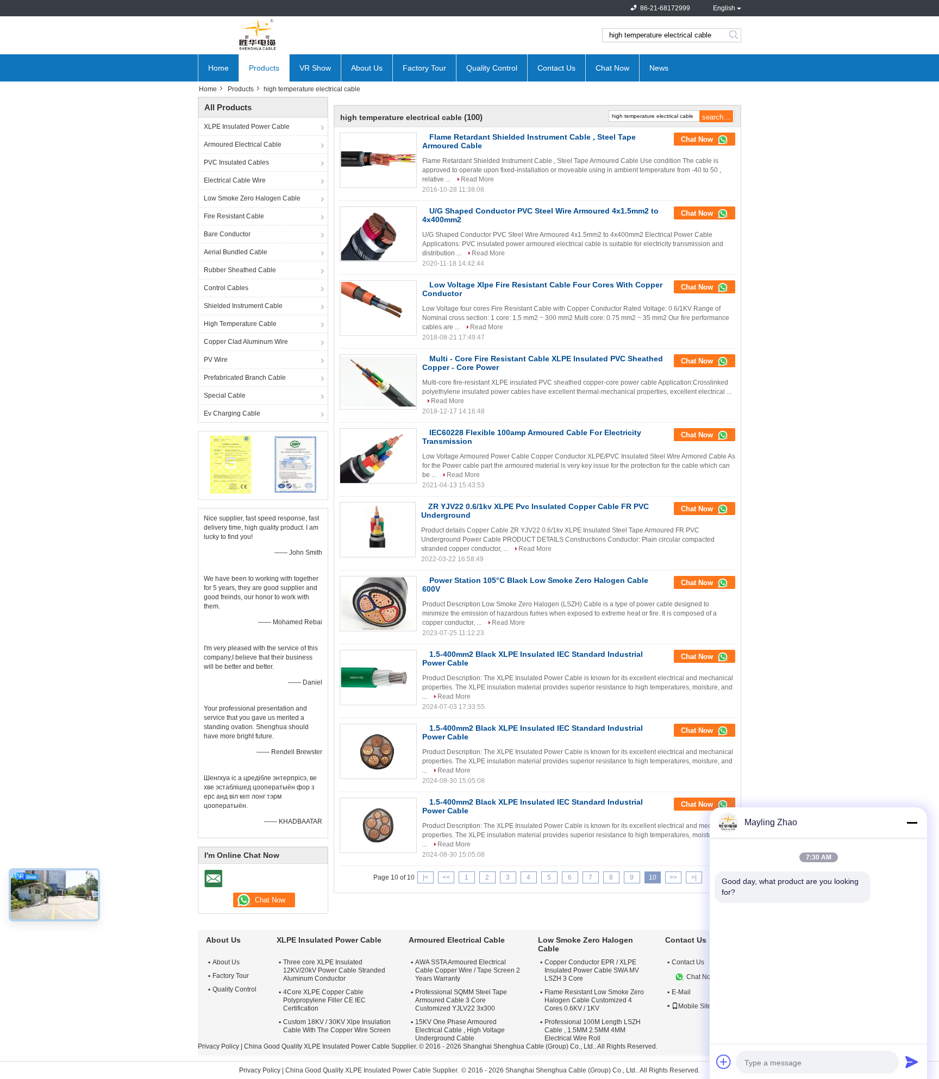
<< (446, 877)
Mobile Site (694, 1006)
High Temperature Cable (240, 324)
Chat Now (612, 68)
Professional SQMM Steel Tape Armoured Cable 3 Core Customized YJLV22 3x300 (461, 1000)
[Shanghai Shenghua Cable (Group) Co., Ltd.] (257, 35)
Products (264, 68)
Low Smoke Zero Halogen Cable (252, 198)
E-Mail (681, 992)
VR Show (315, 68)
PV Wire (216, 359)
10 (652, 877)
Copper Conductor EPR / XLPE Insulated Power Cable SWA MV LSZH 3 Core (591, 970)
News (658, 68)
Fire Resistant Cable (234, 216)
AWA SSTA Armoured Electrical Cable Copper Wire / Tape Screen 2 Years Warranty (467, 970)
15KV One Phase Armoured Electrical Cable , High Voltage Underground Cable (460, 1030)
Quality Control (491, 68)
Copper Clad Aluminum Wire (246, 342)
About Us (367, 68)
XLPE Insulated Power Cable (247, 126)
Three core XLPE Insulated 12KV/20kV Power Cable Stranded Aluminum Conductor (334, 970)
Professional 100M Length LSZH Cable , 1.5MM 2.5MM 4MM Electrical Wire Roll (592, 1030)
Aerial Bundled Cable (235, 252)
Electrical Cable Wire (235, 180)
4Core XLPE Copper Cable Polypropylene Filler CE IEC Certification (324, 1000)
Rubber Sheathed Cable (240, 270)
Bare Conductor (227, 234)
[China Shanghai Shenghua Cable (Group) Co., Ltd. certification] (230, 464)
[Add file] (723, 1062)
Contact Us (556, 68)
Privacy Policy (218, 1046)
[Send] (912, 1062)
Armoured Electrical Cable (242, 144)
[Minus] (911, 822)
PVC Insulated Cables (236, 162)
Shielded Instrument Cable (243, 306)
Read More (477, 179)
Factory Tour (424, 68)
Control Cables (226, 288)
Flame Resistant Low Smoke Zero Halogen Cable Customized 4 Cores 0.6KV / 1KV (594, 1000)
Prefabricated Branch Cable (245, 377)
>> (673, 877)
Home (218, 68)
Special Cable (225, 395)
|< (425, 877)
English (724, 8)
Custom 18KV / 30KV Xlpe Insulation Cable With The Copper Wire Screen (337, 1026)
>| (694, 877)
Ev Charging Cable (232, 413)
